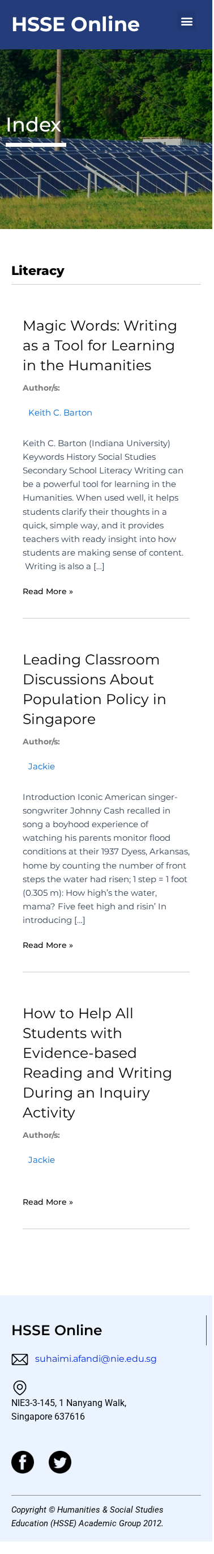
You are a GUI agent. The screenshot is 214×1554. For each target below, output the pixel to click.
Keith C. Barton (60, 413)
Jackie (41, 766)
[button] (186, 20)
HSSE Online (75, 24)
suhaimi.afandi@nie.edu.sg (95, 1358)
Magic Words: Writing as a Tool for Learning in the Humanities (100, 345)
